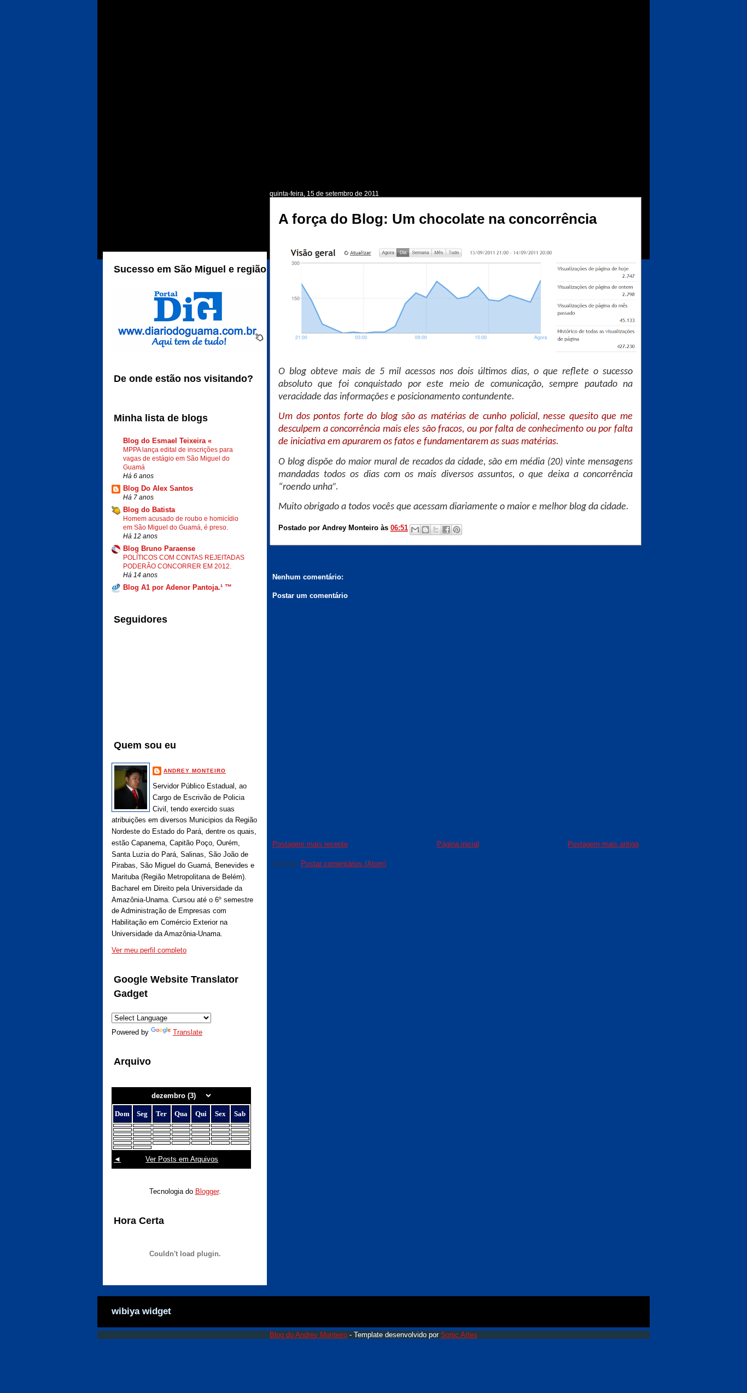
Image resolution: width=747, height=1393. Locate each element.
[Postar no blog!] (425, 529)
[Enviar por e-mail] (415, 529)
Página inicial (458, 844)
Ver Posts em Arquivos (181, 1159)
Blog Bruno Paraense (159, 548)
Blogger (207, 1191)
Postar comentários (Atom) (343, 864)
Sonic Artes (459, 1335)
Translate (187, 1032)
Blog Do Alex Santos (158, 488)
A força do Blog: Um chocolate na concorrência (437, 219)
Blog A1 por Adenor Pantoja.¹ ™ (177, 587)
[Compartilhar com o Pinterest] (456, 529)
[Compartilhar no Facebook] (446, 529)
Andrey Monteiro (195, 771)
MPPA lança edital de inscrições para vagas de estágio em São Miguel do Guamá (178, 458)
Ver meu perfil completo (149, 950)
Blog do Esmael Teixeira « (167, 441)
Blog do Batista (149, 510)
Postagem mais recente (310, 844)
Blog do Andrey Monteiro (308, 1335)
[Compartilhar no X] (435, 529)
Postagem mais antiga (603, 844)
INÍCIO (134, 173)
